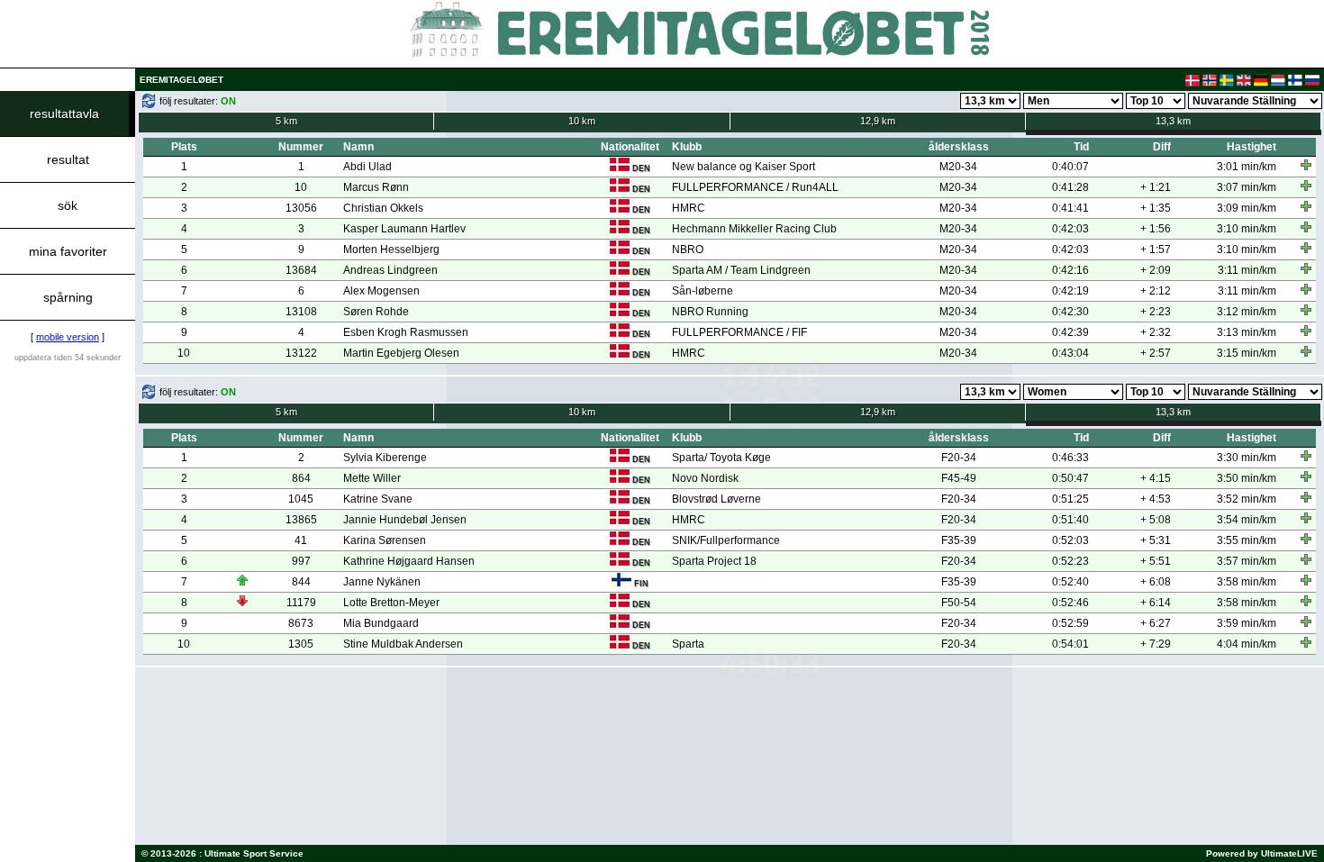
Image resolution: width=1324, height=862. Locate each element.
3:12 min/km (1246, 311)
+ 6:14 (1155, 602)
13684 (301, 270)
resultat (68, 159)
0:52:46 (1070, 602)
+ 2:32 (1155, 332)
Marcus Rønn (376, 187)
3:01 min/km (1246, 166)
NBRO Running (710, 311)
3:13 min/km (1246, 332)
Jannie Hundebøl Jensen (405, 519)
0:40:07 (1070, 166)
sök (67, 205)
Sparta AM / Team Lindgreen (741, 270)
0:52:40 (1070, 582)
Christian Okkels (383, 208)
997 (301, 561)
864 (301, 478)
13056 (301, 208)
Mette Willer (372, 478)
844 (301, 582)
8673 (300, 623)
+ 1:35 (1155, 208)
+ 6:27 (1155, 623)
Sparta (688, 644)
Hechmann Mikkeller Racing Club (754, 228)
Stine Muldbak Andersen (403, 644)
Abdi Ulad (367, 166)
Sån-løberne (702, 291)
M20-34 (958, 166)
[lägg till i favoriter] (1306, 164)
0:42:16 (1070, 270)
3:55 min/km (1246, 540)
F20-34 (958, 457)
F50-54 (958, 602)
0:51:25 (1070, 499)
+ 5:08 (1155, 519)
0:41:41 (1070, 208)
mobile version (67, 336)
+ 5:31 (1155, 540)
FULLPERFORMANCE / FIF (739, 332)
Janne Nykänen (382, 582)
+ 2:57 (1155, 353)
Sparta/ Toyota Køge (721, 457)
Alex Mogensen (381, 291)
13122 (301, 353)
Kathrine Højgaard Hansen (409, 561)
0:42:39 (1070, 332)
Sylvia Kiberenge (385, 457)
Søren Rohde (376, 311)
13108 (301, 311)
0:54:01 (1070, 644)
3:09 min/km (1246, 208)
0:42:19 (1070, 291)
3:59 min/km (1246, 623)
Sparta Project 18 (714, 561)
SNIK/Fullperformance (726, 540)
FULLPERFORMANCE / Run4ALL (755, 187)
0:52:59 (1070, 623)
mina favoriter (68, 251)
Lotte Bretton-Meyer (391, 602)
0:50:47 (1070, 478)
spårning (68, 297)
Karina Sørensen (384, 540)
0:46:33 (1070, 457)
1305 (300, 644)
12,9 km (877, 120)
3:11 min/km (1247, 270)
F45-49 (958, 478)
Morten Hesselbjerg (391, 249)
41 (301, 540)
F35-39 (958, 540)
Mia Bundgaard (381, 623)
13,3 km (1173, 120)
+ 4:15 (1155, 478)
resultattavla (64, 113)
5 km (286, 120)
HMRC (688, 208)
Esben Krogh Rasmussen (405, 332)
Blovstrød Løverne (716, 499)
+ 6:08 (1155, 582)
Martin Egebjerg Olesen (401, 353)
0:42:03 (1070, 228)
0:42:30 (1070, 311)
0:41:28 (1070, 187)
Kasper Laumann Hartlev (404, 228)
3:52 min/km (1246, 499)
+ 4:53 (1155, 499)
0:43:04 (1070, 353)
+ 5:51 (1155, 561)
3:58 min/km (1246, 582)
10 (301, 187)
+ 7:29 (1155, 644)
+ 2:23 (1155, 311)
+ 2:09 (1155, 270)
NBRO (687, 249)
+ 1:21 (1155, 187)
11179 (301, 602)
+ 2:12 (1155, 291)
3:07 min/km (1246, 187)
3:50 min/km (1246, 478)
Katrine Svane (378, 499)
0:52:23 (1070, 561)
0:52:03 (1070, 540)
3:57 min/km (1246, 561)
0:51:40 (1070, 519)
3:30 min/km (1246, 457)
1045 (300, 499)
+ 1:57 (1155, 249)
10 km (581, 120)
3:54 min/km (1246, 519)
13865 (301, 519)
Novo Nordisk (705, 478)
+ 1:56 (1155, 228)
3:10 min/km (1246, 228)
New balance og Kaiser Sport (743, 166)
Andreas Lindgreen (390, 270)
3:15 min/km (1246, 353)
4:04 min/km (1246, 644)
